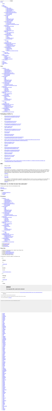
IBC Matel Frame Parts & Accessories (10, 12)
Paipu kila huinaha (7, 119)
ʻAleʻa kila (8, 27)
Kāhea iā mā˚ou (5, 59)
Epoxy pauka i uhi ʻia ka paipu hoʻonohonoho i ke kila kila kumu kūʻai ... (16, 140)
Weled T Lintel (8, 29)
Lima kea (7, 49)
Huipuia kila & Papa (7, 34)
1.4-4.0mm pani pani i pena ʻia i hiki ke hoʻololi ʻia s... (13, 161)
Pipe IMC (6, 177)
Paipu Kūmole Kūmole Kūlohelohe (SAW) (11, 148)
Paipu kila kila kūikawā (10, 9)
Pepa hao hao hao (9, 38)
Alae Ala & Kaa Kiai (7, 42)
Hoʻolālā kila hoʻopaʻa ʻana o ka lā (10, 43)
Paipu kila (6, 7)
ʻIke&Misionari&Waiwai (8, 58)
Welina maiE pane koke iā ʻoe (3, 188)
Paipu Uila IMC (7, 167)
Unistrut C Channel (9, 20)
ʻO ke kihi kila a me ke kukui (9, 26)
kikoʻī (7, 173)
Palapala (5, 56)
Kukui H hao (6, 89)
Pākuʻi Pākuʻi (8, 33)
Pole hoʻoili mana (9, 48)
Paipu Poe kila (6, 69)
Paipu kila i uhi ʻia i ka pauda (9, 156)
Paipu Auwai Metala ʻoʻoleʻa (9, 143)
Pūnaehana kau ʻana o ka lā (10, 45)
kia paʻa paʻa (6, 25)
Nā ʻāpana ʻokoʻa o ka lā (10, 46)
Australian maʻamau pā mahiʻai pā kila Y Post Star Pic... (13, 137)
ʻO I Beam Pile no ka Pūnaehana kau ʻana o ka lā (12, 124)
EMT (7, 16)
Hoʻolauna (4, 193)
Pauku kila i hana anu (7, 21)
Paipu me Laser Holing (8, 153)
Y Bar (7, 41)
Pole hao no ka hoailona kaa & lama (12, 50)
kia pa (5, 39)
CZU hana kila (8, 22)
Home (3, 5)
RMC (5, 79)
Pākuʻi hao (6, 31)
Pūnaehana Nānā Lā (9, 44)
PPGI (7, 36)
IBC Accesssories (9, 13)
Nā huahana (4, 6)
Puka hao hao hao (9, 35)
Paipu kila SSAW (9, 10)
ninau (5, 173)
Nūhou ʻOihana (6, 53)
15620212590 (4, 264)
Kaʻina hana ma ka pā (7, 99)
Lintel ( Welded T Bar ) (8, 127)
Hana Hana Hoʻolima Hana (8, 135)
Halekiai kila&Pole (7, 47)
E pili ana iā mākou (5, 55)
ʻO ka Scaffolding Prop (10, 32)
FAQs (3, 54)
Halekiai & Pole (7, 239)
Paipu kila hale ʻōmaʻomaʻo (10, 11)
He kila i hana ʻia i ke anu (10, 23)
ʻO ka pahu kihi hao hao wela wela (10, 122)
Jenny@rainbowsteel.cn (9, 253)
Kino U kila (8, 28)
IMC (7, 17)
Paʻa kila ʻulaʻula (7, 158)
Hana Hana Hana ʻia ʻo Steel (9, 30)
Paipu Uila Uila (6, 15)
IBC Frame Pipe (9, 14)
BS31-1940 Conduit (9, 19)
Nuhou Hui (6, 52)
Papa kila (7, 37)
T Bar (7, 40)
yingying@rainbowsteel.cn (9, 252)
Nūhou (3, 51)
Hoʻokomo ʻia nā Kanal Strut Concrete (12, 24)
